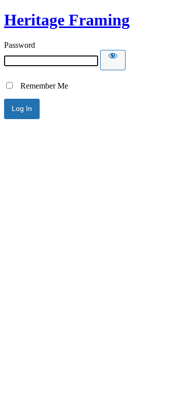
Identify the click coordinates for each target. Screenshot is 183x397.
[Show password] (113, 60)
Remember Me (41, 85)
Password (19, 45)
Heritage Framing (67, 20)
